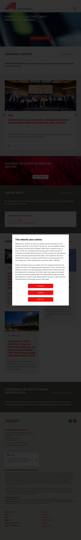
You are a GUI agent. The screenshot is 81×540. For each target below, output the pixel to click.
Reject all (40, 299)
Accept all (40, 286)
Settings (40, 293)
